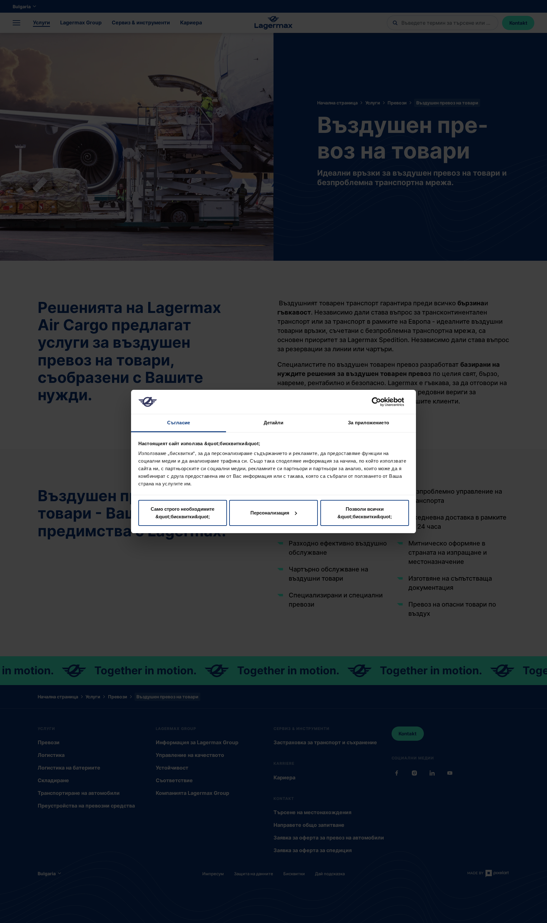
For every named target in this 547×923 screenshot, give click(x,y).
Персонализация (269, 512)
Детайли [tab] (274, 422)
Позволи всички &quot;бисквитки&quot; (364, 512)
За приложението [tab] (368, 422)
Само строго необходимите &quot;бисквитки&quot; (182, 512)
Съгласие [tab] (178, 422)
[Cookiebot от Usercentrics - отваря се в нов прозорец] (381, 402)
